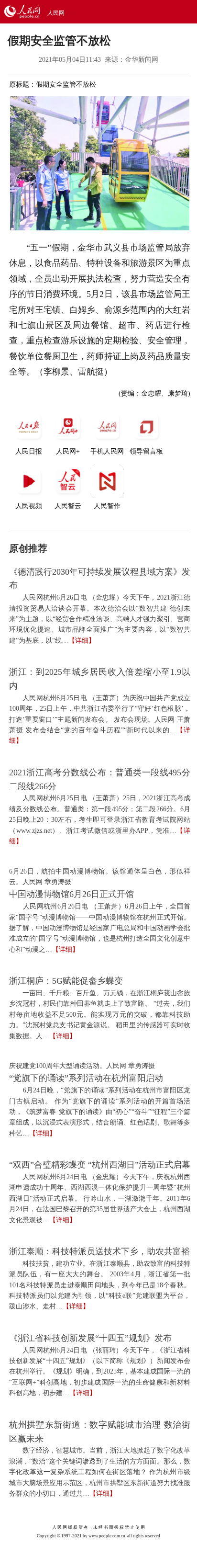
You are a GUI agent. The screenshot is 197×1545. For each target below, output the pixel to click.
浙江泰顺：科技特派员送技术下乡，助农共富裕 (99, 1251)
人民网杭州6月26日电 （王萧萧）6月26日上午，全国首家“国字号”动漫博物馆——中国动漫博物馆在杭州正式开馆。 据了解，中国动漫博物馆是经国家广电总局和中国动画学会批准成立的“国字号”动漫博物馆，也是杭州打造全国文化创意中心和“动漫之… (99, 928)
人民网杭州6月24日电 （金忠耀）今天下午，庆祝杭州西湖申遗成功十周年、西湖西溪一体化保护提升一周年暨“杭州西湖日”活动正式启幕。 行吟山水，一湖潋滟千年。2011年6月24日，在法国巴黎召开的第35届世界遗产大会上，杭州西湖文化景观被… (99, 1198)
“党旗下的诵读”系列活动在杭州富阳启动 (86, 1078)
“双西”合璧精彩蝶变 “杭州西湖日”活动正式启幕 (99, 1165)
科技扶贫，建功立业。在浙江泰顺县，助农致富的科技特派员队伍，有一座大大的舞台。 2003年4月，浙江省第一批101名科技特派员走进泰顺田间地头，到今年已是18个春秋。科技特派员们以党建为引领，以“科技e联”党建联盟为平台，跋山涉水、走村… (99, 1285)
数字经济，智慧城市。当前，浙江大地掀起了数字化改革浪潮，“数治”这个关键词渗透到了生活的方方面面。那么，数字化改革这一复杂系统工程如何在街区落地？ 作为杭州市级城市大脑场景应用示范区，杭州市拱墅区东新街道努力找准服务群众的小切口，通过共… (99, 1472)
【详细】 (81, 640)
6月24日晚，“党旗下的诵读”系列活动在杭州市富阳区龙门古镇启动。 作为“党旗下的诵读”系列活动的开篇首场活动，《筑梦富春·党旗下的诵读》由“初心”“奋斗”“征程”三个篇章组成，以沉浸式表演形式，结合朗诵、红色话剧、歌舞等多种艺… (99, 1112)
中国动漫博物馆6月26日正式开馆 (71, 894)
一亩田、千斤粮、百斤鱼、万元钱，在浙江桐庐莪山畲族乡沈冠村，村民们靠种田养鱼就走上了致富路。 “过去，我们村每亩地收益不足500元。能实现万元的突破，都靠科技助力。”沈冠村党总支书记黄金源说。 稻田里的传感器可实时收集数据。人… (99, 1014)
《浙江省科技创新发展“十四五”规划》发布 (90, 1338)
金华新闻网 (141, 59)
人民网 (56, 13)
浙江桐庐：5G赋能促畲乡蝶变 (66, 981)
